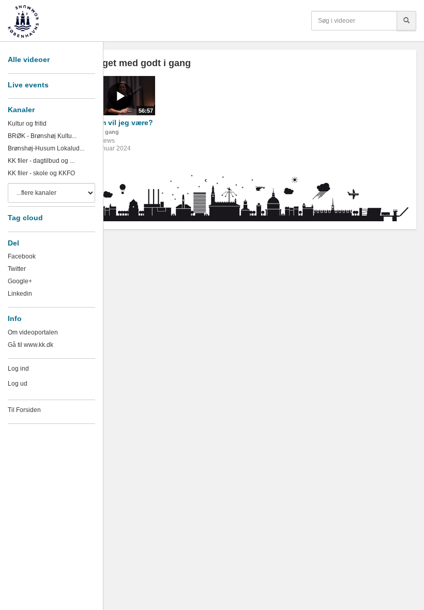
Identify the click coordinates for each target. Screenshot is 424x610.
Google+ (20, 281)
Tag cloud (25, 217)
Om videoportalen (33, 332)
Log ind (18, 368)
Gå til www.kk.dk (30, 344)
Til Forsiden (24, 410)
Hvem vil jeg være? (119, 122)
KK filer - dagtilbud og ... (41, 160)
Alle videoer (29, 59)
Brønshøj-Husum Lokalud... (46, 148)
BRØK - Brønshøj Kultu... (42, 136)
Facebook (22, 256)
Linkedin (20, 293)
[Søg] (406, 20)
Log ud (17, 383)
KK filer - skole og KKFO (41, 173)
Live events (28, 85)
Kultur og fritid (27, 123)
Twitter (17, 268)
